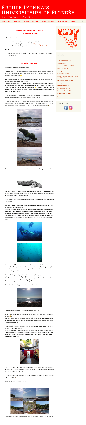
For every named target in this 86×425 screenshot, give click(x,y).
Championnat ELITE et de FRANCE (65, 65)
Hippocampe (37, 44)
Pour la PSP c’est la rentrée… (64, 93)
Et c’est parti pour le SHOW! (64, 83)
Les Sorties (17, 21)
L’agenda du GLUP (63, 21)
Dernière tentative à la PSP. (64, 85)
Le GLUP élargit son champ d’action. (66, 58)
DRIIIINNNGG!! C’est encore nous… (65, 80)
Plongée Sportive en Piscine (31, 21)
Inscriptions (74, 21)
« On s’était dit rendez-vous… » (65, 60)
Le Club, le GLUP (6, 21)
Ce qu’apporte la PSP (62, 68)
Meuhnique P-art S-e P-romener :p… (66, 71)
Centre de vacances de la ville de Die (38, 46)
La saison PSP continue (63, 73)
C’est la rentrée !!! (61, 63)
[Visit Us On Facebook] (66, 108)
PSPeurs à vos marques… (63, 88)
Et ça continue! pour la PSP (64, 91)
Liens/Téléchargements (48, 21)
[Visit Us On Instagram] (70, 108)
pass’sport (60, 96)
